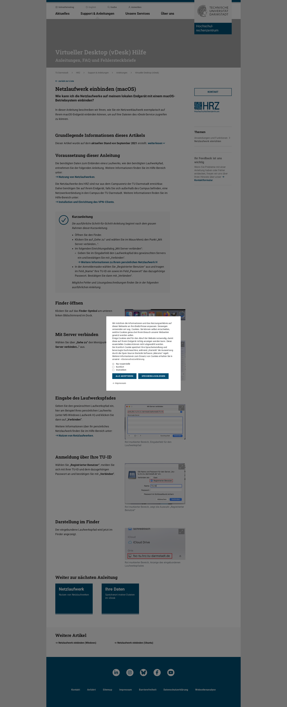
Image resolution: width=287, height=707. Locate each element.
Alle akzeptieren (124, 376)
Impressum (120, 383)
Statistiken (121, 370)
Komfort (120, 367)
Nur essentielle (123, 364)
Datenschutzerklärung (133, 359)
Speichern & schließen (153, 376)
